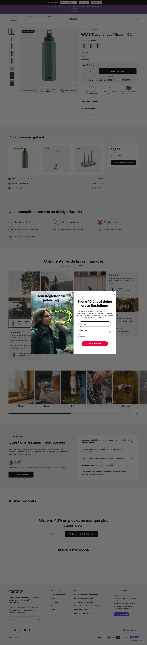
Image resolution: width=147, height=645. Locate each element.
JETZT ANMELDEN (94, 344)
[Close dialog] (113, 293)
